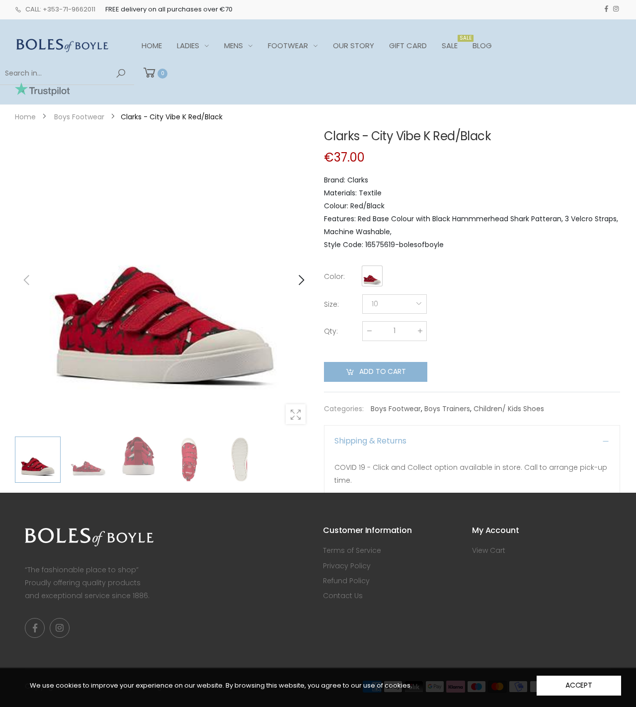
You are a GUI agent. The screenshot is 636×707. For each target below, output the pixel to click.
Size (331, 304)
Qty (331, 331)
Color (334, 276)
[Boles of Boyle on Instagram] (616, 9)
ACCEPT (578, 685)
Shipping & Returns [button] (370, 440)
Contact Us (343, 596)
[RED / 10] (164, 280)
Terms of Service (352, 550)
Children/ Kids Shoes (509, 409)
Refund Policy (346, 581)
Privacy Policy (347, 566)
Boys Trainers (447, 409)
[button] (300, 280)
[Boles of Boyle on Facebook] (606, 9)
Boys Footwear (396, 409)
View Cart (488, 550)
